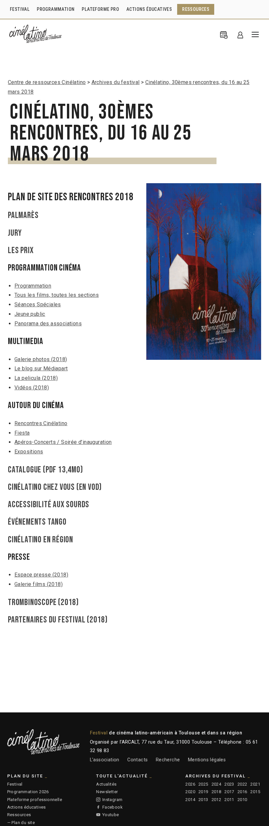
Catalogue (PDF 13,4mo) (45, 470)
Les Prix (20, 250)
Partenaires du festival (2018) (58, 620)
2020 (190, 791)
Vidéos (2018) (31, 387)
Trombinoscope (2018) (43, 602)
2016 (242, 791)
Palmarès (23, 215)
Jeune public (29, 314)
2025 (203, 784)
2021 (255, 784)
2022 (242, 784)
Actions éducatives (26, 807)
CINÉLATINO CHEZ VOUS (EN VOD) (55, 487)
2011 (229, 799)
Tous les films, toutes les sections (56, 295)
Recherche (168, 760)
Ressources (19, 814)
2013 (203, 799)
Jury (15, 233)
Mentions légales (207, 760)
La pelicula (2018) (36, 378)
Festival (15, 784)
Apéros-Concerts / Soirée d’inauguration (63, 442)
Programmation (32, 286)
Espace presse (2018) (41, 575)
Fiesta (22, 433)
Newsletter (107, 791)
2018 (216, 791)
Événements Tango (37, 522)
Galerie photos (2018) (40, 359)
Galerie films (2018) (38, 584)
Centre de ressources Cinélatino (47, 82)
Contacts (137, 760)
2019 (203, 791)
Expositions (28, 451)
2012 (216, 799)
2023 (229, 784)
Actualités (106, 784)
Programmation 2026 (28, 791)
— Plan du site (21, 822)
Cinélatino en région (40, 539)
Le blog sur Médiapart (41, 368)
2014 (190, 799)
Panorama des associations (48, 323)
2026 (190, 784)
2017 (229, 791)
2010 (242, 799)
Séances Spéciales (37, 304)
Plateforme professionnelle (34, 799)
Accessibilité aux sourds (48, 504)
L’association (104, 760)
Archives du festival (116, 82)
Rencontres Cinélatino (40, 423)
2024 (216, 784)
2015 (255, 791)
